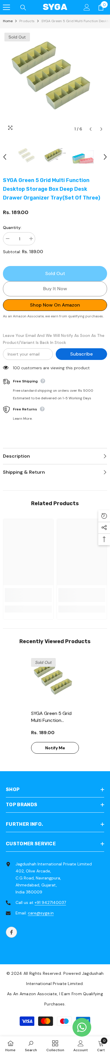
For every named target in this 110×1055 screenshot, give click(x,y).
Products (27, 21)
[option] (55, 83)
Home (8, 21)
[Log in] (87, 7)
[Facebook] (11, 932)
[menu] (6, 7)
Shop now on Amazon (55, 305)
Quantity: (12, 227)
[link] (28, 595)
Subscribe (81, 354)
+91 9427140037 (50, 902)
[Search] (23, 7)
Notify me (55, 747)
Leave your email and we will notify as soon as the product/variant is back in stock (53, 339)
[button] (90, 129)
